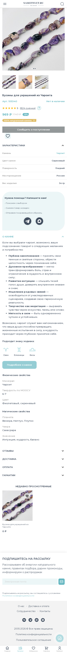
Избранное (33, 651)
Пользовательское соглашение (33, 640)
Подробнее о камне (19, 364)
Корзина (46, 651)
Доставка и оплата (38, 606)
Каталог (20, 651)
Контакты (45, 611)
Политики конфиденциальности (18, 595)
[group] (33, 39)
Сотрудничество (26, 611)
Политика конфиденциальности (34, 634)
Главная (7, 651)
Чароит (60, 153)
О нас (21, 606)
